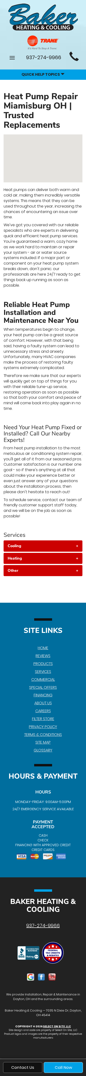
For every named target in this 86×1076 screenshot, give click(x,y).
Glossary (43, 750)
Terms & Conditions (43, 734)
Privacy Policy (43, 726)
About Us (43, 703)
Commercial (43, 679)
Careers (43, 711)
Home (43, 648)
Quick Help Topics (41, 74)
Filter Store (43, 719)
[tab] (43, 546)
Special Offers (43, 687)
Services (43, 671)
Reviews (43, 656)
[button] (43, 546)
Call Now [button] (63, 1067)
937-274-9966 (43, 925)
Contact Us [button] (22, 1067)
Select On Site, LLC (57, 1026)
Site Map (43, 742)
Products (43, 663)
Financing (43, 695)
